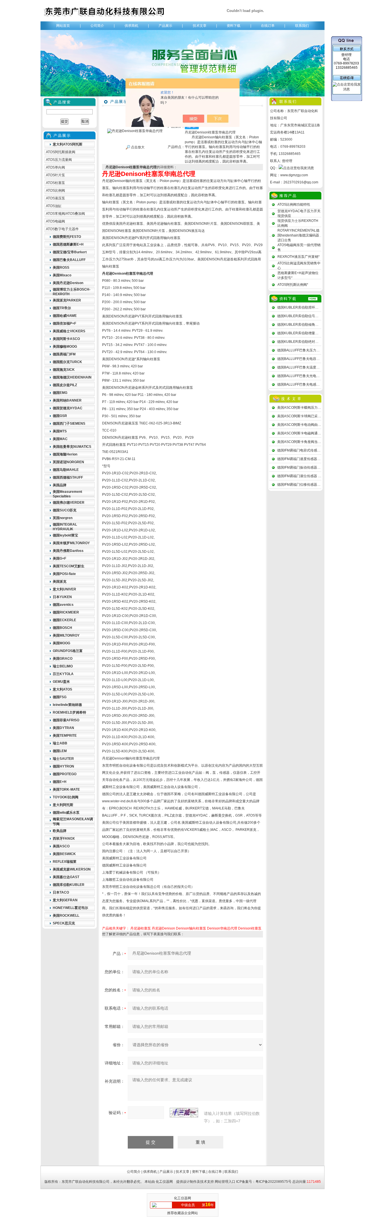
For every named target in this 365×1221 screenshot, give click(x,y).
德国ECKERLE (64, 620)
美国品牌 (59, 485)
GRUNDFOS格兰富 (68, 651)
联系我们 (302, 26)
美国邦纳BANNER (67, 400)
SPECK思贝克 (64, 923)
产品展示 (165, 26)
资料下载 (233, 26)
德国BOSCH (62, 628)
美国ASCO (61, 846)
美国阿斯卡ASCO (66, 339)
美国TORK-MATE (66, 789)
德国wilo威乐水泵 (66, 813)
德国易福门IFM (64, 354)
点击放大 (137, 147)
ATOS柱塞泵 (55, 183)
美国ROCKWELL (66, 916)
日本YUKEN (62, 597)
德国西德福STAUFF (68, 477)
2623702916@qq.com (300, 182)
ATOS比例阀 (55, 191)
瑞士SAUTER (63, 759)
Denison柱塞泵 (249, 928)
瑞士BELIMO (63, 666)
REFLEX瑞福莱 (64, 862)
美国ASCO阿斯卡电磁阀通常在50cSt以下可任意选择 (317, 433)
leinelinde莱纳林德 (67, 705)
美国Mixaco (62, 275)
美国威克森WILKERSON (72, 869)
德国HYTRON (63, 766)
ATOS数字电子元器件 (62, 229)
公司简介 (97, 26)
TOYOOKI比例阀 (65, 797)
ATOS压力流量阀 (59, 160)
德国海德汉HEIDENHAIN (72, 377)
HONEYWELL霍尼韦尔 (70, 908)
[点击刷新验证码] (184, 1112)
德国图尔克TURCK (67, 362)
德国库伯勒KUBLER (68, 885)
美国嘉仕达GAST (66, 877)
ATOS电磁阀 (55, 221)
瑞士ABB (60, 743)
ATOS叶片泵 (55, 175)
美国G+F (59, 558)
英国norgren (62, 518)
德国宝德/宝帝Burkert (70, 252)
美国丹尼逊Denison (68, 283)
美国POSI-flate (64, 574)
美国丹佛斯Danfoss (68, 551)
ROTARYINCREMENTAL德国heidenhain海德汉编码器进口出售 (298, 235)
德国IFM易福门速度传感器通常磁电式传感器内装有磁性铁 (321, 459)
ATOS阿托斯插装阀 (60, 152)
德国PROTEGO (64, 774)
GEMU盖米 (61, 682)
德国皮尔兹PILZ (65, 385)
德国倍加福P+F (64, 323)
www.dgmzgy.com (294, 175)
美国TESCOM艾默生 (68, 566)
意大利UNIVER (64, 589)
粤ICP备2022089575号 (273, 1182)
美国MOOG (61, 643)
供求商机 (131, 26)
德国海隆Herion (65, 454)
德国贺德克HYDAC (67, 408)
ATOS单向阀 (55, 167)
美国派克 (59, 582)
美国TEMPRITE (65, 736)
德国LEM (60, 751)
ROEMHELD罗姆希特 (69, 712)
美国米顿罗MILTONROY (71, 543)
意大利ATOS (62, 689)
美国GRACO (62, 659)
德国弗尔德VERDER (68, 503)
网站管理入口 (225, 1182)
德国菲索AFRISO (66, 720)
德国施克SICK (64, 370)
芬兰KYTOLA (63, 674)
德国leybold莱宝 (65, 535)
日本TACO (61, 892)
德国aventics (63, 605)
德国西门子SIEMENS (69, 424)
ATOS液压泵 (55, 198)
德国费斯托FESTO (67, 237)
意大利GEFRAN (65, 900)
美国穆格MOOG (65, 347)
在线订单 (268, 26)
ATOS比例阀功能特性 (293, 204)
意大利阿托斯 (63, 805)
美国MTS (60, 431)
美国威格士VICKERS (69, 331)
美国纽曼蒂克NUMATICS (72, 447)
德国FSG (59, 697)
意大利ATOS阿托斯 (67, 144)
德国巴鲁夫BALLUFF (69, 260)
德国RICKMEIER (66, 612)
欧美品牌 (59, 831)
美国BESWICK (64, 854)
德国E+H (59, 782)
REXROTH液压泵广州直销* (298, 257)
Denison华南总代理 (222, 928)
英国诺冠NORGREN (68, 462)
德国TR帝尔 (62, 308)
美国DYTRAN (63, 728)
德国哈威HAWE (65, 316)
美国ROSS (61, 268)
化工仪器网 (164, 1182)
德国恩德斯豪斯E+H (68, 244)
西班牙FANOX (64, 839)
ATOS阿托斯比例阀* (292, 285)
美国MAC (60, 439)
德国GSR (60, 416)
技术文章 (199, 26)
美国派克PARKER (67, 300)
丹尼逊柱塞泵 (140, 928)
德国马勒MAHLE (66, 470)
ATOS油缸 (54, 206)
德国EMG (60, 393)
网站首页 (63, 26)
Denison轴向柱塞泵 (191, 928)
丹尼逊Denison (163, 928)
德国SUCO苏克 (64, 510)
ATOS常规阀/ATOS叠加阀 (65, 214)
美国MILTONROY (66, 635)
